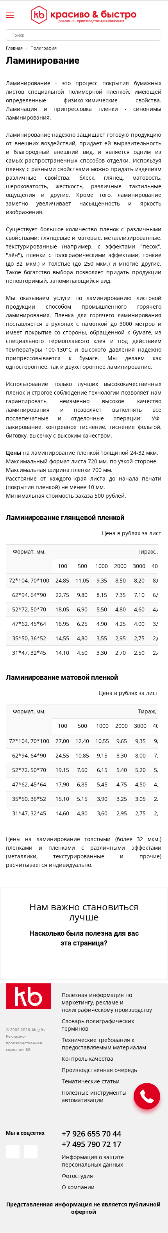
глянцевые (55, 237)
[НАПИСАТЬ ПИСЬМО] (147, 1096)
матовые (89, 237)
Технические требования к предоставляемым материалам (104, 1043)
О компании (78, 1187)
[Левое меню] (10, 15)
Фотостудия (77, 1175)
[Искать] (155, 35)
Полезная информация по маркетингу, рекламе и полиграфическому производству (107, 1002)
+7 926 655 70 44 (91, 1133)
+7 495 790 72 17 (91, 1144)
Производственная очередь (99, 1070)
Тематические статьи (91, 1081)
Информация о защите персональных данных (93, 1160)
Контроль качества (87, 1058)
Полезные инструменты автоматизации (94, 1096)
